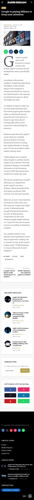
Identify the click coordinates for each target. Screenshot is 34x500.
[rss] (24, 395)
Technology (9, 259)
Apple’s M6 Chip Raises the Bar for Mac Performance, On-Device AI (21, 300)
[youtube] (10, 401)
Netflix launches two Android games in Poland (24, 273)
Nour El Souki (19, 320)
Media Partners (7, 448)
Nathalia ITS (18, 334)
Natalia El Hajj (19, 305)
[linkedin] (21, 52)
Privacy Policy (6, 450)
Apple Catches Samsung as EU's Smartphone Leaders (20, 330)
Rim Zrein (8, 25)
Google (14, 256)
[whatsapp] (6, 52)
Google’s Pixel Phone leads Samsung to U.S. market (10, 274)
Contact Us (5, 453)
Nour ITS (17, 348)
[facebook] (11, 52)
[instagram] (24, 389)
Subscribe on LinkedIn (10, 490)
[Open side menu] (2, 2)
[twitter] (16, 52)
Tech (3, 8)
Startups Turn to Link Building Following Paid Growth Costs (20, 343)
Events (3, 445)
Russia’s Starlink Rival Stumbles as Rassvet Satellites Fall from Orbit (19, 475)
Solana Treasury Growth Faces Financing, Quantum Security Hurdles (20, 315)
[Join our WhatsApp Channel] (27, 496)
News (22, 256)
